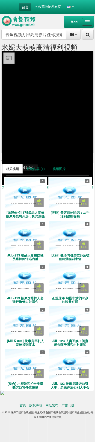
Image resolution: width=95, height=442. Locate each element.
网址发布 (51, 405)
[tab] (12, 168)
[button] (70, 6)
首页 (23, 405)
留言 (25, 7)
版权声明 (35, 405)
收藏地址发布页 (49, 6)
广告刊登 (68, 405)
